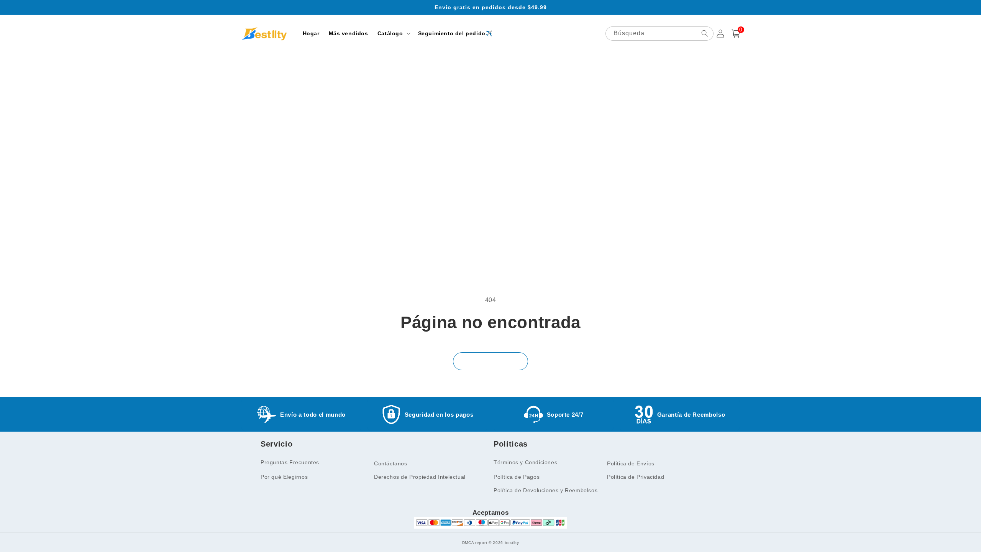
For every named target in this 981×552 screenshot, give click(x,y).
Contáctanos (390, 463)
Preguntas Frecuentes (290, 462)
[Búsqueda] (704, 33)
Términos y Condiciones (525, 462)
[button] (393, 33)
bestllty (512, 542)
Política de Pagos (517, 477)
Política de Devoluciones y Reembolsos (545, 490)
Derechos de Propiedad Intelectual (420, 477)
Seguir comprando (490, 361)
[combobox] (659, 33)
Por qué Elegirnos (284, 477)
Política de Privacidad (635, 477)
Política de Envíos (631, 463)
